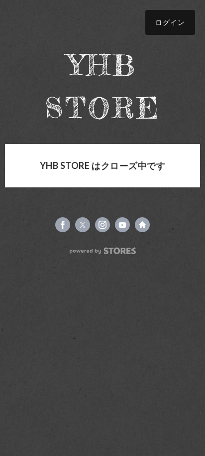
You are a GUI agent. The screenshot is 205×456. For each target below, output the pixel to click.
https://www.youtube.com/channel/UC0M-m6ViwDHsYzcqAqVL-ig (122, 224)
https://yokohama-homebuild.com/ (142, 224)
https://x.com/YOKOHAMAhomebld (82, 224)
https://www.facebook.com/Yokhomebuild (62, 224)
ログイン (170, 22)
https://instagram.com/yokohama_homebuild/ (102, 224)
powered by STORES (103, 251)
